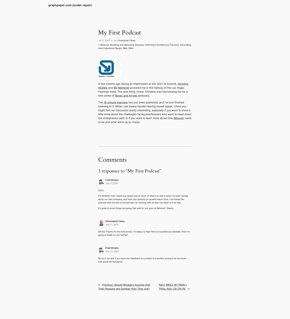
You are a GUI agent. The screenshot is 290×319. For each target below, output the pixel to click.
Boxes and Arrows (126, 95)
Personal (174, 45)
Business (139, 45)
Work (131, 48)
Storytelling (185, 45)
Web (125, 48)
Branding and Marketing (122, 45)
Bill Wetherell (121, 87)
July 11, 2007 (111, 183)
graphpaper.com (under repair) (70, 5)
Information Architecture (157, 45)
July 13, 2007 (112, 251)
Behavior (104, 45)
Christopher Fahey (126, 40)
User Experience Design (110, 48)
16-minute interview (116, 102)
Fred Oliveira (112, 180)
